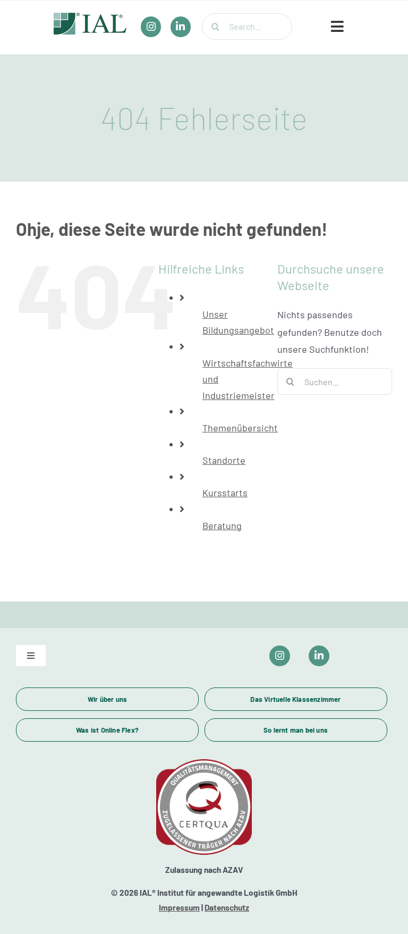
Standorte (223, 460)
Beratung (222, 525)
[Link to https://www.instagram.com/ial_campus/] (279, 656)
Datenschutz (227, 907)
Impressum (179, 907)
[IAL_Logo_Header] (90, 17)
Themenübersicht (240, 428)
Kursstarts (225, 492)
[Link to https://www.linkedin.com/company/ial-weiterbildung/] (319, 656)
